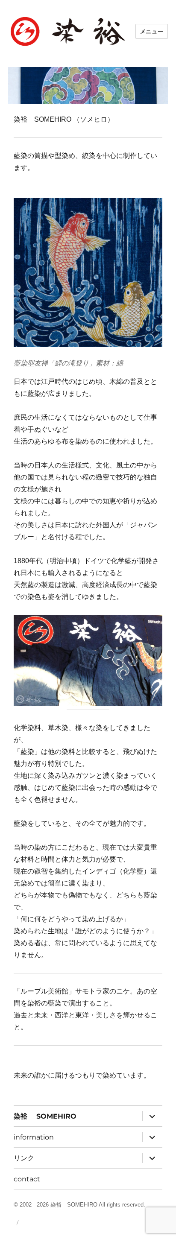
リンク (24, 1158)
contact (27, 1179)
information (34, 1137)
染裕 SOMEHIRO (45, 1116)
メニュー (151, 31)
